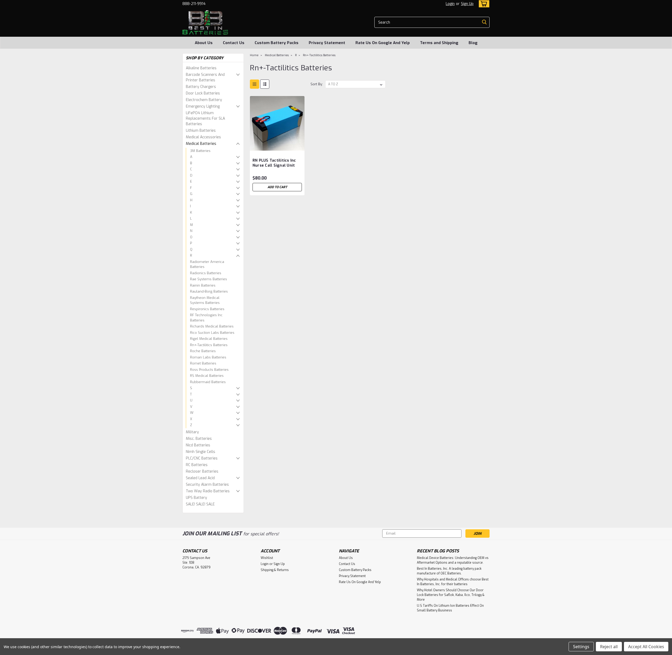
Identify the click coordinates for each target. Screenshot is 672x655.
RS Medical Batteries (207, 375)
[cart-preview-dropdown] (483, 3)
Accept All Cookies (646, 646)
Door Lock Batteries (203, 93)
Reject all (609, 646)
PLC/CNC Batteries (202, 458)
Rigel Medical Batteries (209, 338)
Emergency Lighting (203, 106)
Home (254, 55)
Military (192, 432)
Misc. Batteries (199, 438)
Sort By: (317, 84)
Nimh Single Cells (200, 451)
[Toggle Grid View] (254, 84)
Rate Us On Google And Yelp (382, 42)
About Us (204, 42)
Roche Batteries (203, 351)
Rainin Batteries (203, 285)
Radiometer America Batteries (207, 264)
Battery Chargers (201, 86)
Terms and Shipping (439, 42)
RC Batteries (197, 464)
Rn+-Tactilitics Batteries (209, 345)
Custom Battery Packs (276, 42)
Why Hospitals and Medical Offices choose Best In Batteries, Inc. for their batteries (453, 581)
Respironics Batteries (207, 309)
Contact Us (233, 42)
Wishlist (267, 558)
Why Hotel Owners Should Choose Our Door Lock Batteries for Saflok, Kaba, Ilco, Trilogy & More (451, 595)
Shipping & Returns (275, 570)
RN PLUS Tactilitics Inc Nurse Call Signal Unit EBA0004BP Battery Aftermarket (274, 168)
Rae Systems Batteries (208, 279)
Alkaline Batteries (201, 68)
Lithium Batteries (201, 130)
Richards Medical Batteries (212, 326)
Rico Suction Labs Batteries (212, 332)
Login (450, 3)
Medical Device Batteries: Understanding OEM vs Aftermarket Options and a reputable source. (453, 560)
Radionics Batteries (205, 273)
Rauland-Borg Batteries (209, 291)
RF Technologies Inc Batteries (206, 318)
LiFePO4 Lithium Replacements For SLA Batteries (205, 118)
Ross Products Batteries (209, 369)
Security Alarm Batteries (207, 484)
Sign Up (467, 3)
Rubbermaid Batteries (208, 382)
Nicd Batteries (198, 445)
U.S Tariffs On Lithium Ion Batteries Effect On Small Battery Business (450, 608)
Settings (581, 646)
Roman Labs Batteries (208, 357)
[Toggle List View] (264, 84)
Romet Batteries (203, 363)
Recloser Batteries (202, 471)
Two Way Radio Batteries (208, 491)
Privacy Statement (327, 42)
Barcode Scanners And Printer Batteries (205, 77)
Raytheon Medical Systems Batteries (205, 300)
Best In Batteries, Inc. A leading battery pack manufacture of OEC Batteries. (449, 571)
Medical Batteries (201, 143)
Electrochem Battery (204, 99)
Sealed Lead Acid (200, 478)
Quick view (277, 146)
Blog (473, 42)
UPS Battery (196, 497)
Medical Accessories (203, 137)
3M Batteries (200, 151)
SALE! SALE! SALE (200, 504)
